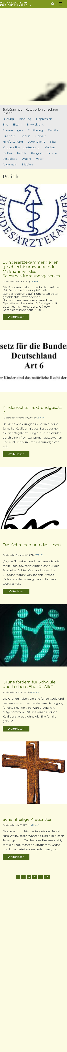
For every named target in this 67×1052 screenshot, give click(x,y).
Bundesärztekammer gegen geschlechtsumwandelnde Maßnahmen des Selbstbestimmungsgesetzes (31, 269)
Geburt (25, 136)
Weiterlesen (16, 316)
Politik (21, 153)
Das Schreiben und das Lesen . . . (33, 547)
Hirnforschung (13, 141)
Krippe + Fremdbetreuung (21, 147)
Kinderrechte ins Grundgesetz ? (32, 409)
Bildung (8, 119)
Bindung (25, 119)
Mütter (7, 153)
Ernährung (35, 130)
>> (46, 877)
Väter (39, 158)
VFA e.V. (35, 281)
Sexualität (10, 158)
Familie (53, 130)
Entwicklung (35, 124)
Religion (37, 153)
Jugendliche (36, 141)
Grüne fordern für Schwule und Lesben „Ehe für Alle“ (29, 684)
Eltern (17, 124)
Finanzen (9, 136)
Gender (40, 136)
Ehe (5, 124)
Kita (53, 141)
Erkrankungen (13, 130)
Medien (49, 147)
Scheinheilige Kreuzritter (27, 819)
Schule (52, 153)
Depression (44, 119)
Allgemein (10, 164)
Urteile (26, 158)
